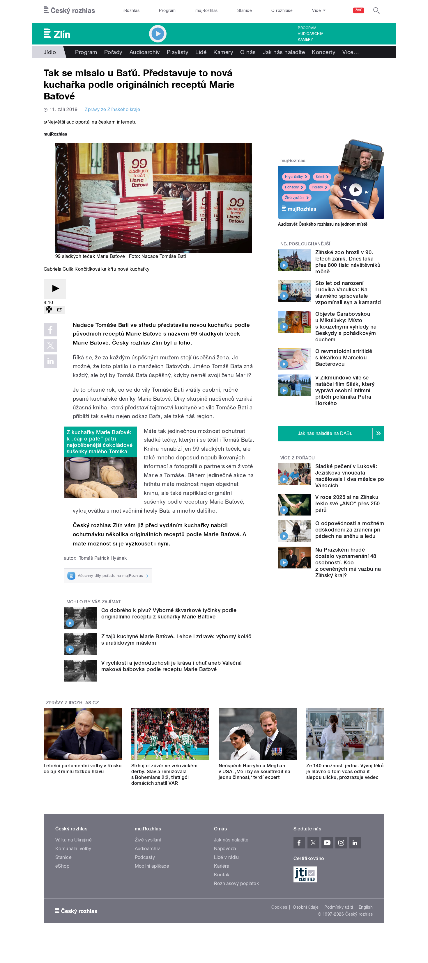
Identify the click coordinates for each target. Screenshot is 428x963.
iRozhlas (131, 10)
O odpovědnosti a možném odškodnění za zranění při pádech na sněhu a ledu (349, 529)
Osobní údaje (306, 907)
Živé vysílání (294, 198)
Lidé (200, 52)
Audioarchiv (310, 34)
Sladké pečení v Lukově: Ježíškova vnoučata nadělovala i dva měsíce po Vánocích (349, 475)
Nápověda (225, 848)
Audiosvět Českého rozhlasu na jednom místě (322, 224)
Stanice (244, 10)
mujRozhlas (206, 10)
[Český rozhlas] (69, 10)
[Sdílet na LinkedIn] (50, 361)
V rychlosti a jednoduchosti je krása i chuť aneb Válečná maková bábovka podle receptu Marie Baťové (171, 666)
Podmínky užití (338, 907)
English (366, 907)
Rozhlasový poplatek (236, 883)
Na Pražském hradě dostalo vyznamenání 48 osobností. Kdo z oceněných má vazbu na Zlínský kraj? (348, 562)
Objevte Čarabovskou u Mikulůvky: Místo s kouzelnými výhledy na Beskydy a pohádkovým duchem (345, 327)
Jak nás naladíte (284, 52)
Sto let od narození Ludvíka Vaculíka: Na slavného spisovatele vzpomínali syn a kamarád (348, 292)
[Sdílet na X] (50, 345)
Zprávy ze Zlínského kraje (112, 109)
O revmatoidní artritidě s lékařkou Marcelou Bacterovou (343, 357)
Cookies (279, 907)
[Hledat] (376, 10)
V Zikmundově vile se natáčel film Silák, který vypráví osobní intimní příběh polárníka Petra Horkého (344, 390)
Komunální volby (73, 848)
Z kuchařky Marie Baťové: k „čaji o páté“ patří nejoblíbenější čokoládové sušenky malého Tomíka (99, 441)
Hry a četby (294, 177)
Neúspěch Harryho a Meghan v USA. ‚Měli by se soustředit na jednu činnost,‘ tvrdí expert (254, 771)
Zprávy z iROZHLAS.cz (72, 702)
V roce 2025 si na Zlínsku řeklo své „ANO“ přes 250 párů (347, 503)
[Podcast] (49, 310)
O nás (248, 52)
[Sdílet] (59, 310)
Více (350, 52)
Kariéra (221, 866)
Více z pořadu (297, 458)
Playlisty (177, 52)
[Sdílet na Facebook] (50, 329)
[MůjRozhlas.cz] (55, 135)
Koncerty (323, 52)
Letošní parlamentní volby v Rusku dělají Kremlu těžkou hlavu (83, 768)
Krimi (320, 177)
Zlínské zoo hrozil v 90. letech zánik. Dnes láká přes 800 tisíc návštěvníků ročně (347, 261)
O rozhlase (282, 10)
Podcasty (145, 857)
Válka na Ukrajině (73, 840)
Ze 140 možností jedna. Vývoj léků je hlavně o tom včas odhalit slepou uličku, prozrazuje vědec (345, 771)
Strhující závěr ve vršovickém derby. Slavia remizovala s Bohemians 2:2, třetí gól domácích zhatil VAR (164, 774)
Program (167, 10)
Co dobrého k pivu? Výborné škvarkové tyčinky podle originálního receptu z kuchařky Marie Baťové (168, 613)
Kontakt (222, 875)
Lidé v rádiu (226, 857)
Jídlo (50, 52)
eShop (62, 866)
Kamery (305, 40)
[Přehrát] (55, 289)
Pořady (113, 52)
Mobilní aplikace (152, 866)
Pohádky (292, 187)
